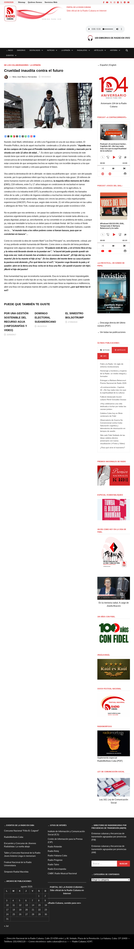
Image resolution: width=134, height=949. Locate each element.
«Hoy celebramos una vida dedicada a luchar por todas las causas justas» (113, 406)
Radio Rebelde (55, 847)
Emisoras (21, 50)
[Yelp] (121, 2)
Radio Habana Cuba (57, 855)
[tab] (104, 350)
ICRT (89, 941)
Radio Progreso (55, 860)
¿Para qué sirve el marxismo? (112, 447)
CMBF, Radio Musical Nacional (62, 873)
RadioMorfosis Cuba (13, 837)
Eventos (10, 55)
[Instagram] (114, 2)
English (112, 65)
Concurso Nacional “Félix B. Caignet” (21, 831)
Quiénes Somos (35, 2)
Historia (113, 50)
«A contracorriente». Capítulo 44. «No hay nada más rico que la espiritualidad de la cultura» (113, 390)
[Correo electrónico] (128, 2)
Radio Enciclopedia (57, 869)
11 (14, 905)
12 (20, 905)
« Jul (6, 926)
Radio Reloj (53, 851)
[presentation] (104, 350)
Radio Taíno (53, 864)
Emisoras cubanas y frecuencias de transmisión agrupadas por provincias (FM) (108, 836)
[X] (111, 2)
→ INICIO (9, 50)
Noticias (50, 50)
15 (39, 905)
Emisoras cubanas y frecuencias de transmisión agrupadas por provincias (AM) (108, 849)
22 (39, 910)
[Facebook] (103, 2)
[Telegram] (125, 2)
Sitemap (21, 2)
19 (20, 910)
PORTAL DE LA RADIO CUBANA (79, 7)
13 (26, 905)
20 (26, 910)
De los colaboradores (16, 65)
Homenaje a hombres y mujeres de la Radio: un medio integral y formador (113, 373)
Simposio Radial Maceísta (16, 872)
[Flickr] (118, 2)
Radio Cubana (79, 941)
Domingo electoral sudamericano (45, 317)
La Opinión (65, 50)
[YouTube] (107, 2)
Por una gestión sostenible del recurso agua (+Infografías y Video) (16, 322)
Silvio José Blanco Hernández (24, 77)
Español (104, 65)
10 (7, 905)
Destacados (34, 50)
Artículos (98, 50)
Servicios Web (51, 2)
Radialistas (82, 50)
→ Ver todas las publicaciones (111, 332)
